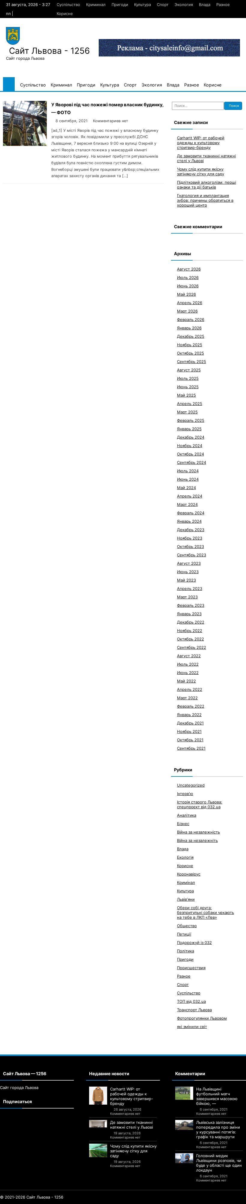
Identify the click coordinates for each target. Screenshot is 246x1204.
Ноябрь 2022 (189, 630)
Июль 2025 (188, 378)
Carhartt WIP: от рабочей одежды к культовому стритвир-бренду (200, 142)
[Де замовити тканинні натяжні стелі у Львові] (98, 1124)
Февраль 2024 (190, 512)
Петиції (184, 934)
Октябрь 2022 (190, 639)
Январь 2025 (189, 428)
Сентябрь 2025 (191, 361)
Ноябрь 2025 (189, 344)
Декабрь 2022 (190, 622)
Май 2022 (186, 681)
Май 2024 (186, 487)
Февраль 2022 (190, 706)
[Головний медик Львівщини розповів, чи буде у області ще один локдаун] (184, 1158)
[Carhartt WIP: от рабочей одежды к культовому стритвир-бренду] (98, 1096)
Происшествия (191, 967)
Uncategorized (191, 785)
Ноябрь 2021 (189, 731)
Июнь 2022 (188, 672)
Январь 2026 (189, 327)
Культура (142, 4)
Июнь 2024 (188, 479)
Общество (187, 925)
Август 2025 (189, 370)
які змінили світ (192, 1026)
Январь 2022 (189, 714)
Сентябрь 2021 (191, 748)
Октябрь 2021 (190, 739)
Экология (184, 4)
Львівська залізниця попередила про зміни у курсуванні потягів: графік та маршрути (218, 1129)
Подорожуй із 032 (194, 942)
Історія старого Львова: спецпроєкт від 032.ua (199, 804)
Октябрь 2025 (190, 353)
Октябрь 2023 (190, 546)
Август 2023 (189, 563)
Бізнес (183, 823)
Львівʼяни (186, 899)
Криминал (96, 4)
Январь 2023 (189, 613)
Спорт (163, 4)
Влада (204, 4)
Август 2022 (189, 655)
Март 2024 (187, 504)
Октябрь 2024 (190, 454)
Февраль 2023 (190, 605)
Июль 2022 (188, 664)
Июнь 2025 (188, 386)
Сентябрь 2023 (191, 554)
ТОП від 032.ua (191, 1001)
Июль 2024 (188, 470)
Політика (185, 950)
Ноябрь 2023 (189, 538)
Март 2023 (187, 596)
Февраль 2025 (190, 420)
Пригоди (120, 4)
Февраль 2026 (190, 319)
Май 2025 (186, 395)
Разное (223, 4)
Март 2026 (187, 311)
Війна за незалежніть (197, 840)
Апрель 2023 (189, 588)
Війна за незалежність (198, 832)
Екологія (185, 857)
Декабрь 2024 (190, 437)
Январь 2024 (189, 521)
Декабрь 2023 (190, 529)
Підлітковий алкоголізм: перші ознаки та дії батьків (206, 184)
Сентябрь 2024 (191, 462)
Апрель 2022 (189, 689)
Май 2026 (186, 294)
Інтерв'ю (185, 793)
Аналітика (186, 815)
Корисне (65, 13)
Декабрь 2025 (190, 336)
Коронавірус (188, 874)
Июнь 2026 (188, 285)
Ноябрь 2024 (189, 445)
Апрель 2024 (189, 496)
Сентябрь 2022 (191, 647)
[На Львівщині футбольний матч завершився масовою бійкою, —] (184, 1093)
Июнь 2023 (188, 571)
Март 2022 (187, 697)
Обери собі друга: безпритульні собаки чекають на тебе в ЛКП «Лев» (205, 912)
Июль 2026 (188, 277)
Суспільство (68, 4)
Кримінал (186, 882)
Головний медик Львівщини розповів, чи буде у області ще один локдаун (219, 1162)
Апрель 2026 (189, 302)
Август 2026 (189, 269)
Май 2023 (186, 580)
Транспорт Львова (194, 1009)
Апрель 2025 (189, 403)
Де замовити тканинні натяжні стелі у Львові (131, 1125)
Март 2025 (187, 412)
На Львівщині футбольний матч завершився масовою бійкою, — (217, 1096)
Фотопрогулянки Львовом (202, 1018)
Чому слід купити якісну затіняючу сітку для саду (200, 171)
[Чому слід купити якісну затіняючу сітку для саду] (98, 1150)
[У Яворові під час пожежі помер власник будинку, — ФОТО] (25, 144)
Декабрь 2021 (190, 723)
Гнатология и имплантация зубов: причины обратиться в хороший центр (205, 200)
